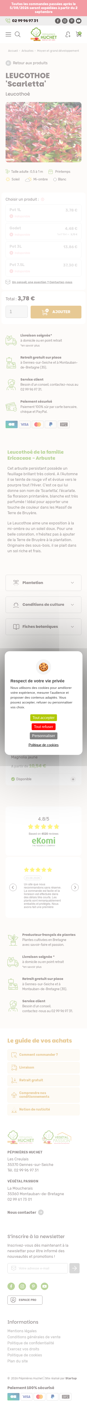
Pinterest (71, 21)
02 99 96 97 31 (25, 21)
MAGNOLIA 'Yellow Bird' (43, 734)
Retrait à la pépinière (43, 362)
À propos (43, 940)
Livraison (43, 340)
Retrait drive (43, 984)
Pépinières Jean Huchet (43, 34)
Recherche (17, 34)
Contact (43, 1006)
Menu (8, 34)
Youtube (78, 21)
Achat (43, 406)
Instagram (65, 21)
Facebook (58, 21)
